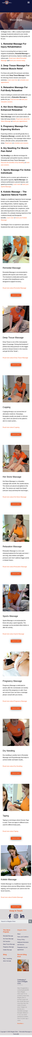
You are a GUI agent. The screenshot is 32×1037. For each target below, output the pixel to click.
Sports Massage (10, 616)
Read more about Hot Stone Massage (14, 497)
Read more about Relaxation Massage (15, 566)
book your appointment (20, 121)
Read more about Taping (10, 831)
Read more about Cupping (11, 427)
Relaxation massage (12, 546)
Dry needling (9, 750)
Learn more (16, 184)
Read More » (20, 1023)
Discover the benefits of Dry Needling (12, 162)
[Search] (30, 921)
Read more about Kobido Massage (12, 897)
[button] (28, 2)
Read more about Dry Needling (12, 766)
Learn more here (12, 80)
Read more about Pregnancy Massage (15, 701)
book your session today (17, 60)
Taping (6, 815)
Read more (8, 143)
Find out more (14, 99)
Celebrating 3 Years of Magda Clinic (22, 981)
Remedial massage (12, 268)
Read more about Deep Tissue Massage (15, 357)
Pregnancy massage (12, 681)
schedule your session (21, 143)
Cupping (6, 407)
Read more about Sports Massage (13, 634)
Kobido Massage (9, 879)
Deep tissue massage (13, 337)
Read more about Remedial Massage (14, 288)
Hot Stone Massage (12, 477)
